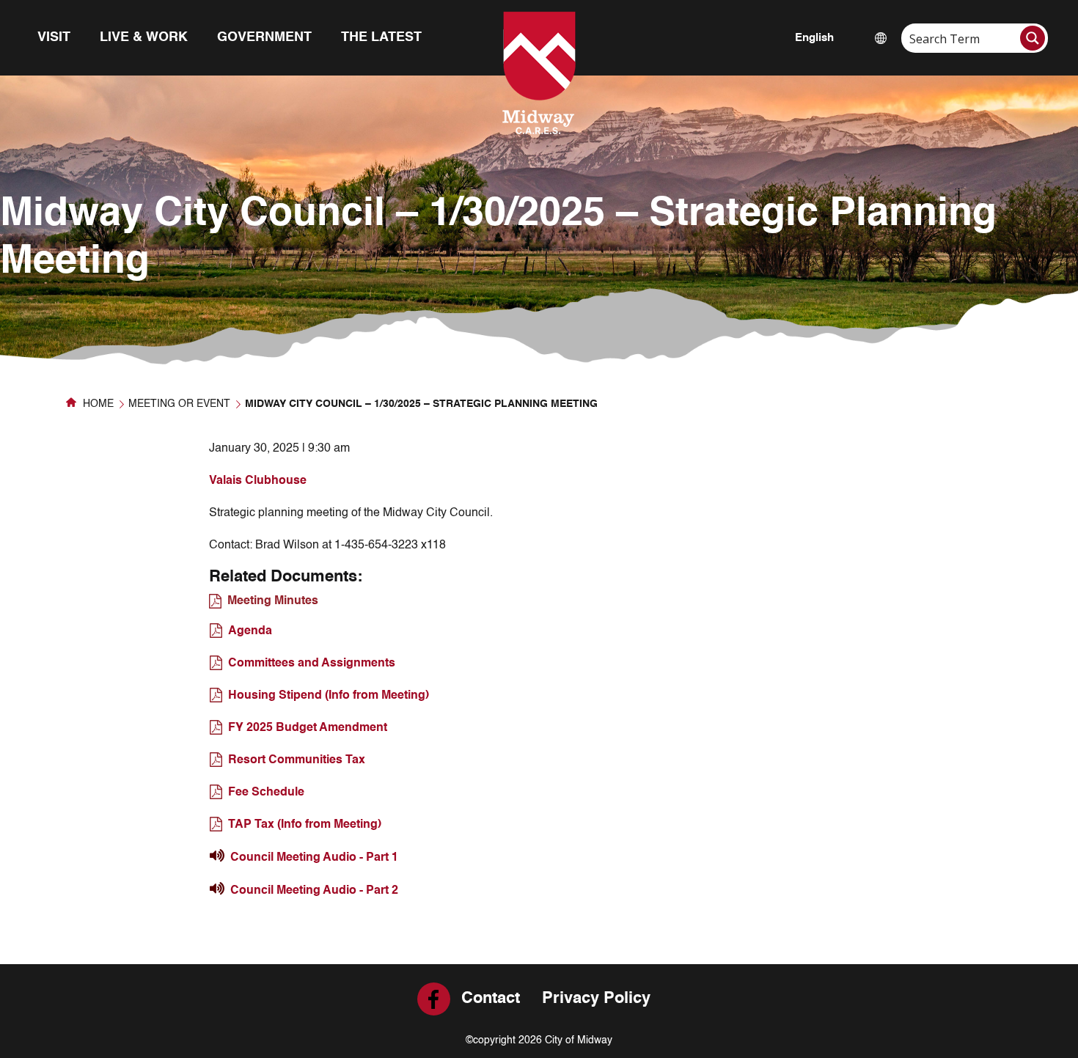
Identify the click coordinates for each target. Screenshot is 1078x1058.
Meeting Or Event (179, 404)
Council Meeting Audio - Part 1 (314, 858)
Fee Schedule (266, 792)
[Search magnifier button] (1032, 38)
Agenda (250, 631)
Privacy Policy (596, 999)
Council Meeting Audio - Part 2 (314, 891)
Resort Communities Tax (296, 760)
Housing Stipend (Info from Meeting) (328, 696)
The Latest (381, 37)
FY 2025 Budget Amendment (307, 728)
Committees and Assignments (311, 663)
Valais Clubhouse (258, 481)
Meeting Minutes (272, 601)
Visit (53, 37)
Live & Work (144, 37)
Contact (490, 999)
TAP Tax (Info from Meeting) (304, 825)
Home (97, 404)
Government (264, 37)
